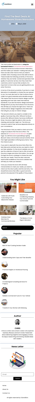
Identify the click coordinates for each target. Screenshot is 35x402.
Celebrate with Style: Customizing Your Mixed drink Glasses (8, 198)
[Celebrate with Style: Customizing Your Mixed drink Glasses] (9, 188)
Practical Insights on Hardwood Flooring (15, 270)
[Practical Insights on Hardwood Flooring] (4, 264)
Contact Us (6, 393)
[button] (32, 4)
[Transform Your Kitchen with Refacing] (4, 302)
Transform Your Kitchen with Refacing (14, 308)
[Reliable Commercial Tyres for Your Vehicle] (4, 290)
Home (4, 385)
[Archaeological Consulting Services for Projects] (4, 276)
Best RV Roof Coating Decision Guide (14, 245)
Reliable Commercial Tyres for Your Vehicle (16, 296)
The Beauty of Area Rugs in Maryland (26, 219)
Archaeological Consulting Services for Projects (14, 283)
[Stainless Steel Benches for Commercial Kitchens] (9, 210)
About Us (5, 389)
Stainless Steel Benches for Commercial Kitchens (8, 219)
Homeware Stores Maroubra (23, 66)
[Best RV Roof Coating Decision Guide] (4, 240)
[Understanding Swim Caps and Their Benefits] (4, 252)
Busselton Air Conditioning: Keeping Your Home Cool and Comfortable (27, 198)
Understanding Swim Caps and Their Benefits (16, 258)
